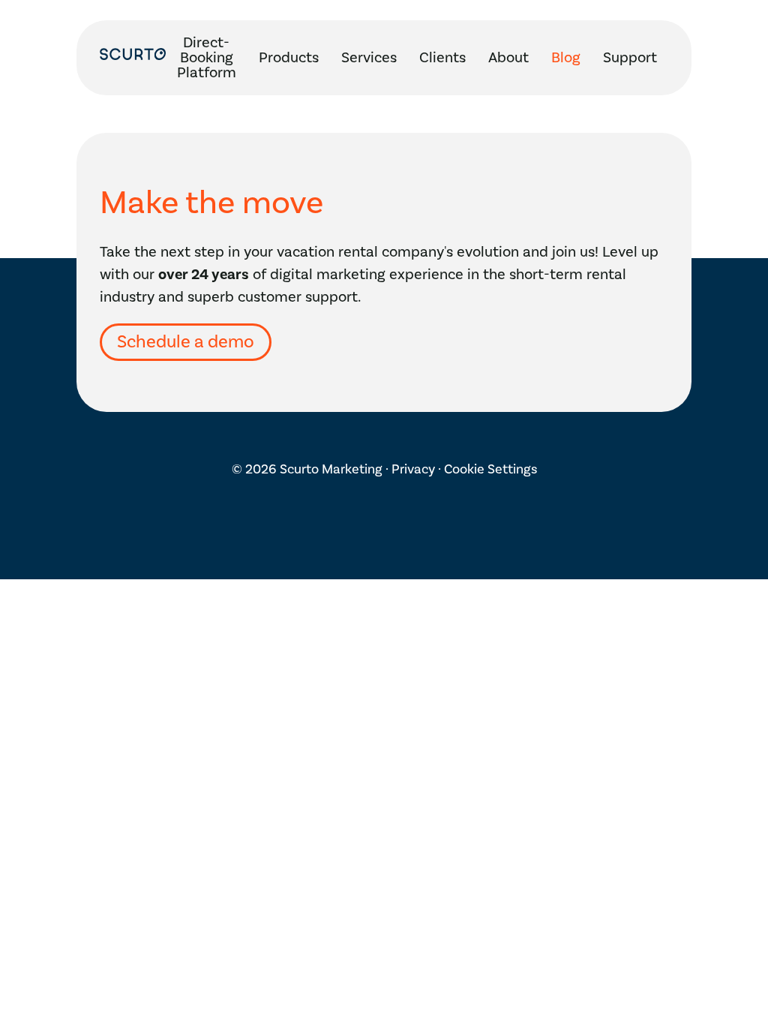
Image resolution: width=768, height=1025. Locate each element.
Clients (442, 58)
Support (630, 58)
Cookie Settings (490, 469)
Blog (565, 58)
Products (289, 58)
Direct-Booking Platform (206, 58)
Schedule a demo (185, 341)
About (508, 58)
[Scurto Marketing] (133, 58)
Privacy (413, 469)
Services (369, 58)
